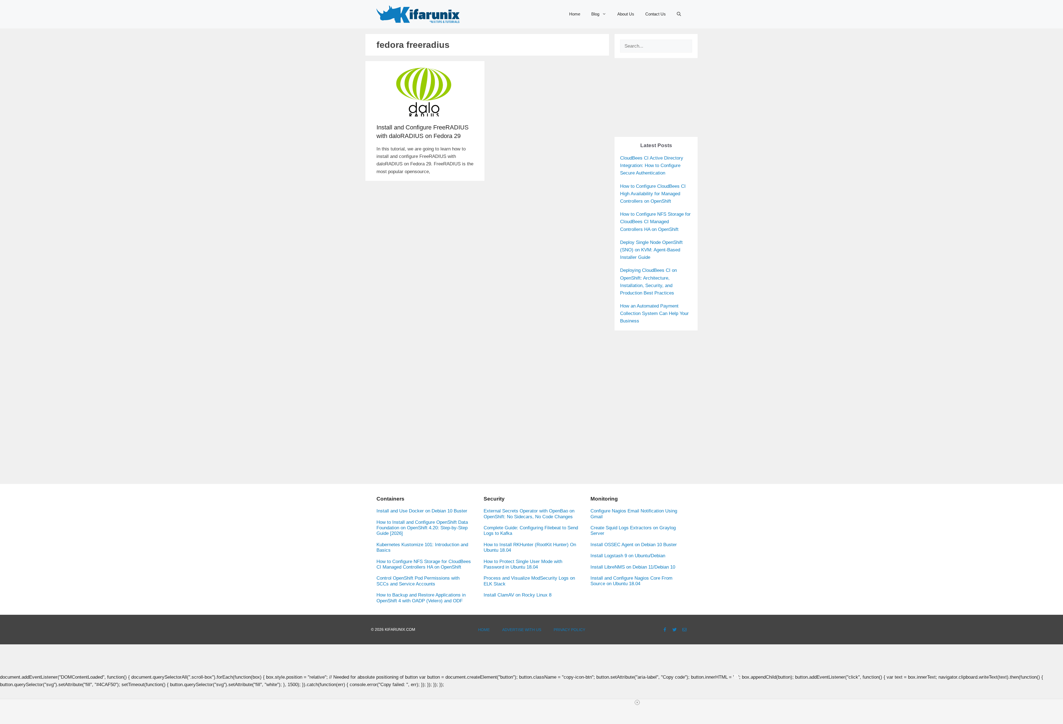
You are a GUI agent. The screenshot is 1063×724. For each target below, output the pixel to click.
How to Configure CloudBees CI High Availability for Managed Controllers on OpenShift (653, 194)
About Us (625, 14)
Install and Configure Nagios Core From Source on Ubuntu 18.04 (631, 580)
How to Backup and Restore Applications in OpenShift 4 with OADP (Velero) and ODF (421, 597)
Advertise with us (521, 629)
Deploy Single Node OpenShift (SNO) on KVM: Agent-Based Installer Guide (651, 250)
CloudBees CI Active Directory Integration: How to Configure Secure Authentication (651, 165)
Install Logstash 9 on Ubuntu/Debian (627, 555)
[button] (679, 14)
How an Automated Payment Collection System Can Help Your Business (654, 313)
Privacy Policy (569, 629)
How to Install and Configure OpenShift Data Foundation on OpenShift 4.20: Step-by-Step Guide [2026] (422, 528)
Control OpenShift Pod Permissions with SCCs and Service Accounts (418, 580)
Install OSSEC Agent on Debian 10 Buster (633, 544)
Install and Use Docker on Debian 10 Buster (421, 511)
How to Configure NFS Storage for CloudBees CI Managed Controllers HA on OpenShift (655, 222)
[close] (533, 702)
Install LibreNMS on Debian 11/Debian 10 (632, 567)
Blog (595, 14)
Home (574, 14)
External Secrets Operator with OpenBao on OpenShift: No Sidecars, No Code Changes (529, 513)
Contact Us (655, 14)
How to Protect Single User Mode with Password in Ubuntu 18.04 (523, 564)
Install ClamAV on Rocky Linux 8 (517, 595)
